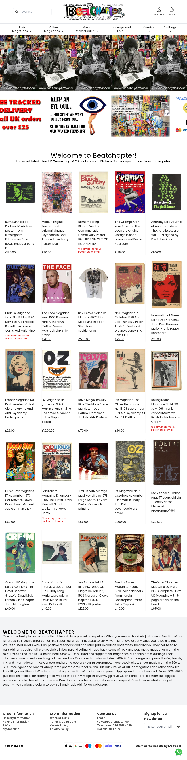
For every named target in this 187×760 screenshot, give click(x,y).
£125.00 (120, 252)
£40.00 (10, 609)
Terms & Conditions (63, 722)
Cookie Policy (59, 725)
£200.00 (120, 522)
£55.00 (83, 522)
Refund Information (16, 722)
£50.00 (10, 522)
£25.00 (119, 339)
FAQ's (7, 725)
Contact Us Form (108, 729)
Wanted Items (59, 718)
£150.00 (10, 252)
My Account (11, 729)
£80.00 (46, 252)
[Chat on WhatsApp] (178, 751)
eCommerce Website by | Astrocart (159, 746)
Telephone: (114, 725)
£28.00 (10, 430)
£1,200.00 (48, 430)
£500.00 (84, 339)
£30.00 (156, 339)
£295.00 (156, 522)
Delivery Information (16, 718)
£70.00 (46, 339)
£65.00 (156, 609)
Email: (114, 720)
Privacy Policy (59, 729)
